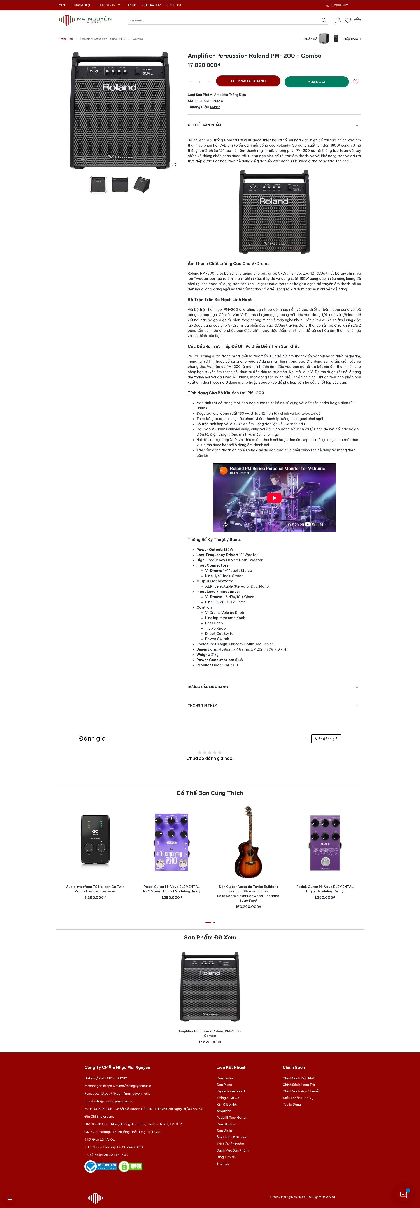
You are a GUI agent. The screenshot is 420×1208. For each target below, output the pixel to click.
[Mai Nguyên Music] (85, 20)
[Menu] (9, 1198)
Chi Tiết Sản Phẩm (204, 125)
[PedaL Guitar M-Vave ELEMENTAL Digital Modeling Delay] (325, 842)
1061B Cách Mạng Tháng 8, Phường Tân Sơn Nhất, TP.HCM (137, 1124)
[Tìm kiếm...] (323, 20)
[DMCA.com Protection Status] (130, 1166)
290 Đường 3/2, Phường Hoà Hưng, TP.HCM (126, 1132)
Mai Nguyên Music (293, 1197)
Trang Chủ (66, 38)
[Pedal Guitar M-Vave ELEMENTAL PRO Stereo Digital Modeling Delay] (172, 842)
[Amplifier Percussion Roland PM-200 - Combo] (210, 987)
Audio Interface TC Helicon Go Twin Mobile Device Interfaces (95, 889)
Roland (215, 107)
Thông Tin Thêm (202, 705)
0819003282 (117, 1078)
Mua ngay (317, 82)
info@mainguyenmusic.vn (113, 1101)
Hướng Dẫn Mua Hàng (208, 687)
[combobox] (228, 20)
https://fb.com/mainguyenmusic (125, 1093)
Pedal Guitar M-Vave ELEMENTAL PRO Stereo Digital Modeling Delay (171, 889)
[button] (167, 111)
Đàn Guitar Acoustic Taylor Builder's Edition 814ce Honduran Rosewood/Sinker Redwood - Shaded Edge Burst (248, 893)
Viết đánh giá (326, 739)
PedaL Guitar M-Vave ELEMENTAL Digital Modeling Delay (325, 889)
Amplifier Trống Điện (230, 95)
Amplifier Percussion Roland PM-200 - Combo (210, 1033)
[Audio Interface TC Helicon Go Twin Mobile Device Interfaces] (95, 842)
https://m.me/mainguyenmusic (127, 1086)
